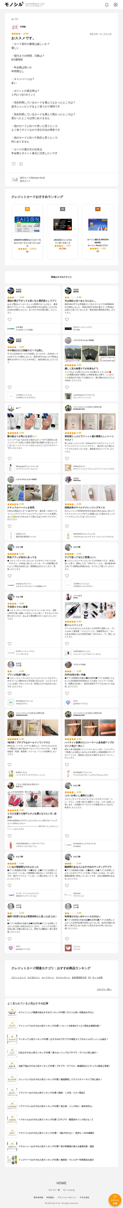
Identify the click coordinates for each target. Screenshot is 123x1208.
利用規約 (50, 1197)
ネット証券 (97, 977)
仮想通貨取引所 (79, 977)
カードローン (48, 977)
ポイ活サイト (34, 977)
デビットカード (18, 977)
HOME (61, 1183)
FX (89, 977)
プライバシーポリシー (67, 1197)
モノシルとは (69, 1190)
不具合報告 (84, 1197)
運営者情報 (38, 1197)
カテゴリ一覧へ (104, 989)
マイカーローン (63, 977)
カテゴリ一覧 (54, 1190)
